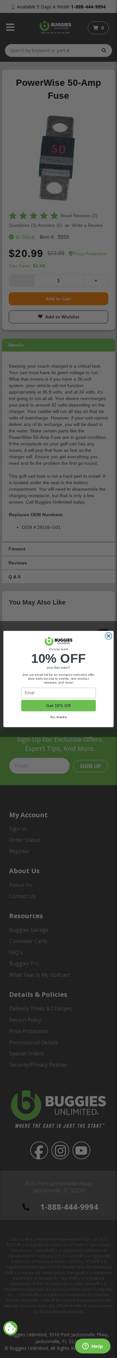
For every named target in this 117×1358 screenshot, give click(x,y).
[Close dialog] (108, 636)
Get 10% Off (58, 705)
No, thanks (58, 717)
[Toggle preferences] (10, 1328)
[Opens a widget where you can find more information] (92, 1347)
